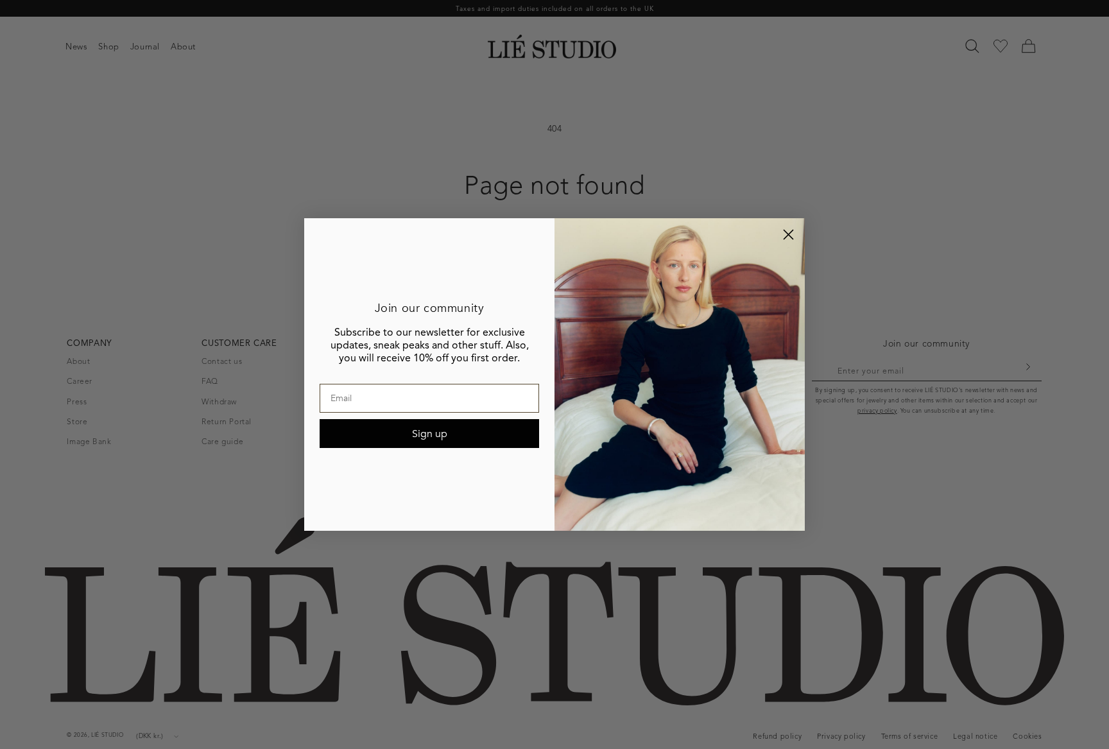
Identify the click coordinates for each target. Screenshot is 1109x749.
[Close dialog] (788, 234)
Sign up (429, 434)
